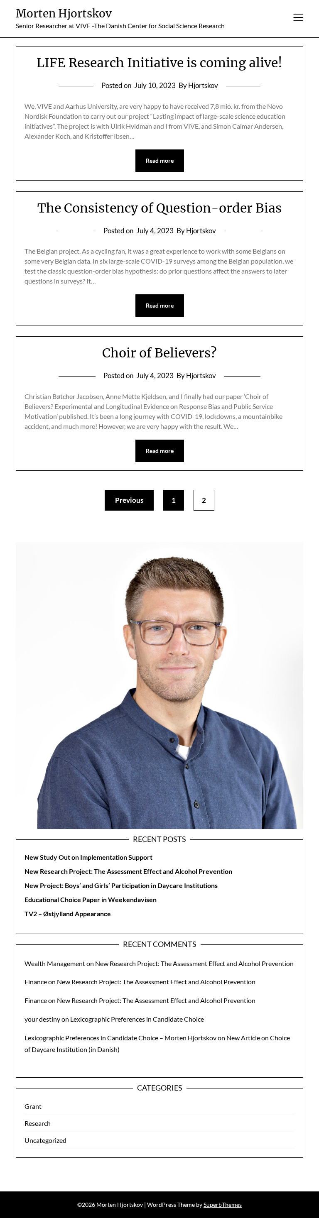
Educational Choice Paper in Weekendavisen (91, 899)
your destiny (42, 1019)
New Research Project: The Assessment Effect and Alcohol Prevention (128, 871)
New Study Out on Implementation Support (88, 857)
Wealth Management (55, 963)
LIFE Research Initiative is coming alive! (159, 63)
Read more (160, 160)
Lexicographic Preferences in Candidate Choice (137, 1019)
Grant (33, 1106)
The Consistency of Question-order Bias (159, 208)
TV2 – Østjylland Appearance (68, 913)
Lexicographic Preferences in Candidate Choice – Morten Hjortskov (120, 1038)
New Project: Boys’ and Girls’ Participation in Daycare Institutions (121, 885)
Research (38, 1123)
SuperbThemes (223, 1204)
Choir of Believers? (159, 353)
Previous (129, 500)
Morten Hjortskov (64, 13)
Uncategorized (45, 1140)
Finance (36, 982)
